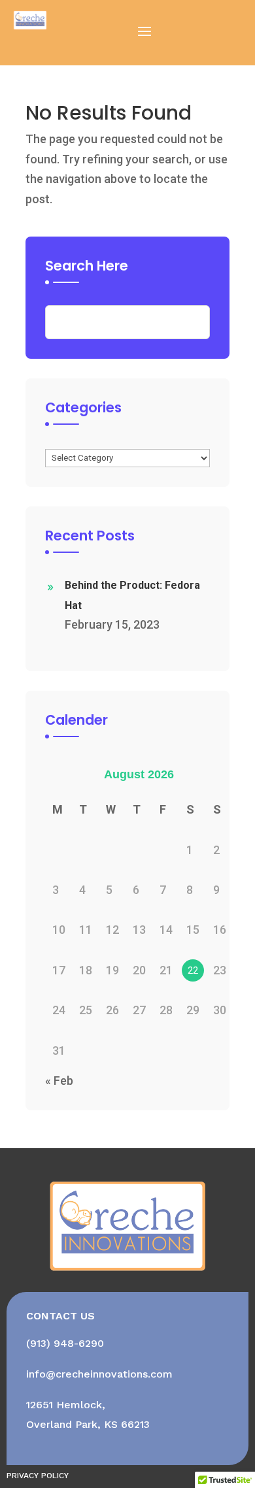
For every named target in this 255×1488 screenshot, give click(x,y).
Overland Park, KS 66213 (88, 1424)
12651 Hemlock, (65, 1404)
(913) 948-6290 (65, 1343)
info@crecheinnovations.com (99, 1374)
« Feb (59, 1080)
